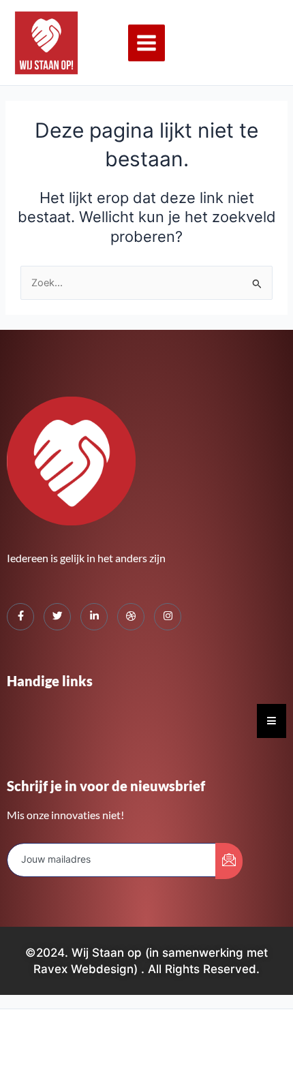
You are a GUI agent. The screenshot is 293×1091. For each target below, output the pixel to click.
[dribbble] (130, 616)
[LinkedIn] (94, 616)
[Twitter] (57, 616)
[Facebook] (20, 616)
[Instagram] (167, 616)
